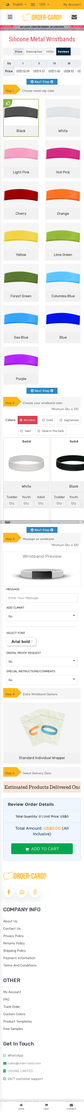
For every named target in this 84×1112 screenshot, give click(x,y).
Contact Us (12, 929)
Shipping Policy (14, 951)
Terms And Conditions (20, 965)
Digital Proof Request (23, 653)
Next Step (42, 82)
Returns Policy (14, 943)
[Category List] (10, 17)
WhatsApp (15, 1055)
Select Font (15, 633)
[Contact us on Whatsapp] (21, 892)
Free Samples (13, 1029)
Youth (26, 497)
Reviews (63, 51)
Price (18, 51)
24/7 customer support (25, 1079)
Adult (41, 497)
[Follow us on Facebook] (8, 892)
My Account (72, 4)
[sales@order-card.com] (74, 17)
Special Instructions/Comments (30, 671)
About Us (10, 921)
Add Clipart (15, 607)
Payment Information (19, 958)
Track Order (11, 1007)
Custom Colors (14, 1014)
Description (34, 51)
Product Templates (17, 1021)
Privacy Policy (13, 936)
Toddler (11, 497)
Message (12, 589)
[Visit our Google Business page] (35, 892)
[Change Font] (21, 641)
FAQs (50, 51)
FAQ (6, 999)
